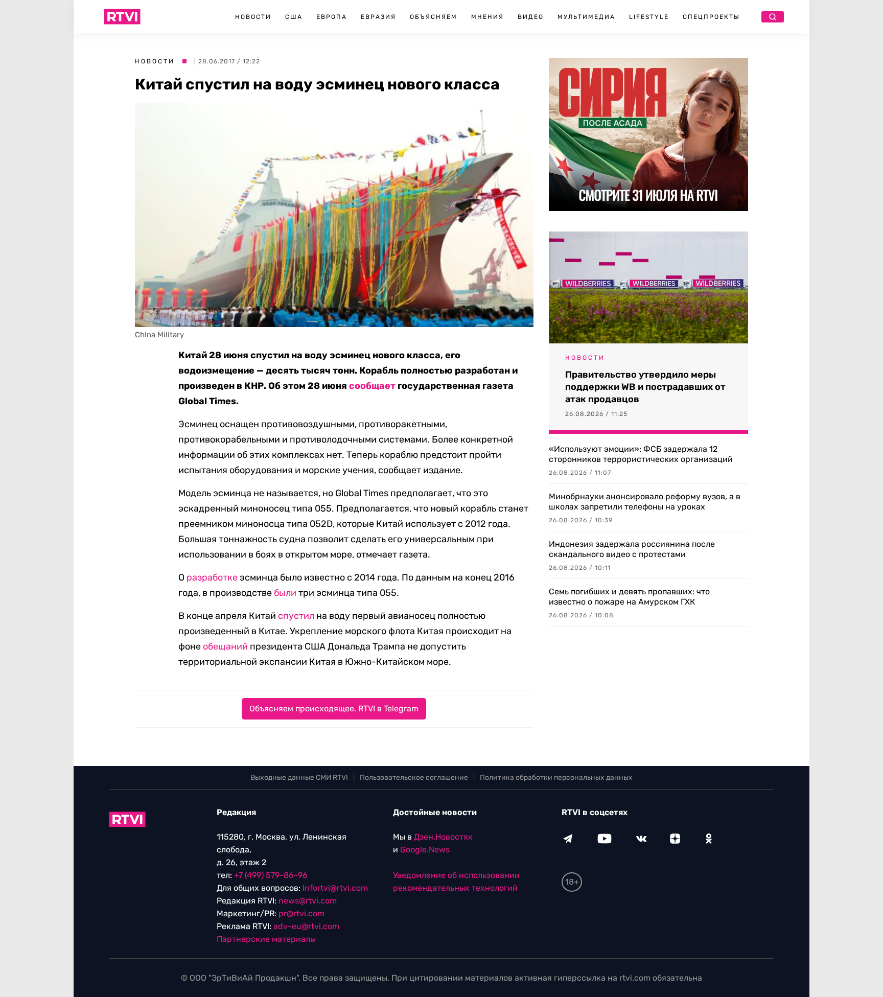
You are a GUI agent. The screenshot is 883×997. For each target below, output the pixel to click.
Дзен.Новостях (443, 837)
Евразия (378, 16)
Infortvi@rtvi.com (335, 888)
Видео (531, 16)
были (285, 592)
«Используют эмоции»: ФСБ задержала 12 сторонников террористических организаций (641, 454)
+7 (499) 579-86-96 (271, 875)
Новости (253, 16)
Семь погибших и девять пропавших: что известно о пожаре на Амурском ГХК (629, 597)
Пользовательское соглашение (414, 777)
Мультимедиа (586, 16)
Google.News (425, 849)
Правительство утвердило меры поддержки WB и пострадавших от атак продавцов (645, 387)
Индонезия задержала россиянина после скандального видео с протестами (632, 549)
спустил (296, 615)
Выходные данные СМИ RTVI (299, 777)
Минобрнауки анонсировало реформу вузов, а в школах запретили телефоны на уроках (644, 502)
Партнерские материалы (266, 939)
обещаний (225, 646)
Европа (331, 16)
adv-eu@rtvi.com (306, 926)
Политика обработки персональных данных (556, 777)
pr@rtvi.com (301, 913)
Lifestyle (649, 16)
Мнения (487, 16)
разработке (212, 577)
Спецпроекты (711, 16)
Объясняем (433, 16)
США (294, 16)
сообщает (372, 385)
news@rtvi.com (307, 901)
